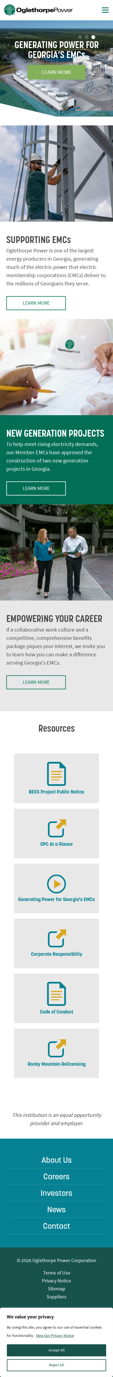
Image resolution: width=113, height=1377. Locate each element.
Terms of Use (56, 1272)
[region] (56, 1342)
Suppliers (56, 1296)
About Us (56, 1160)
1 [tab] (80, 37)
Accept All (57, 1350)
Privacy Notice (56, 1280)
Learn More (36, 303)
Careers (56, 1176)
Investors (56, 1193)
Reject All (56, 1365)
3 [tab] (93, 37)
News (56, 1209)
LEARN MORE (56, 72)
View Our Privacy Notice (55, 1335)
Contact (56, 1226)
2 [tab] (87, 37)
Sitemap (56, 1288)
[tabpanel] (56, 68)
